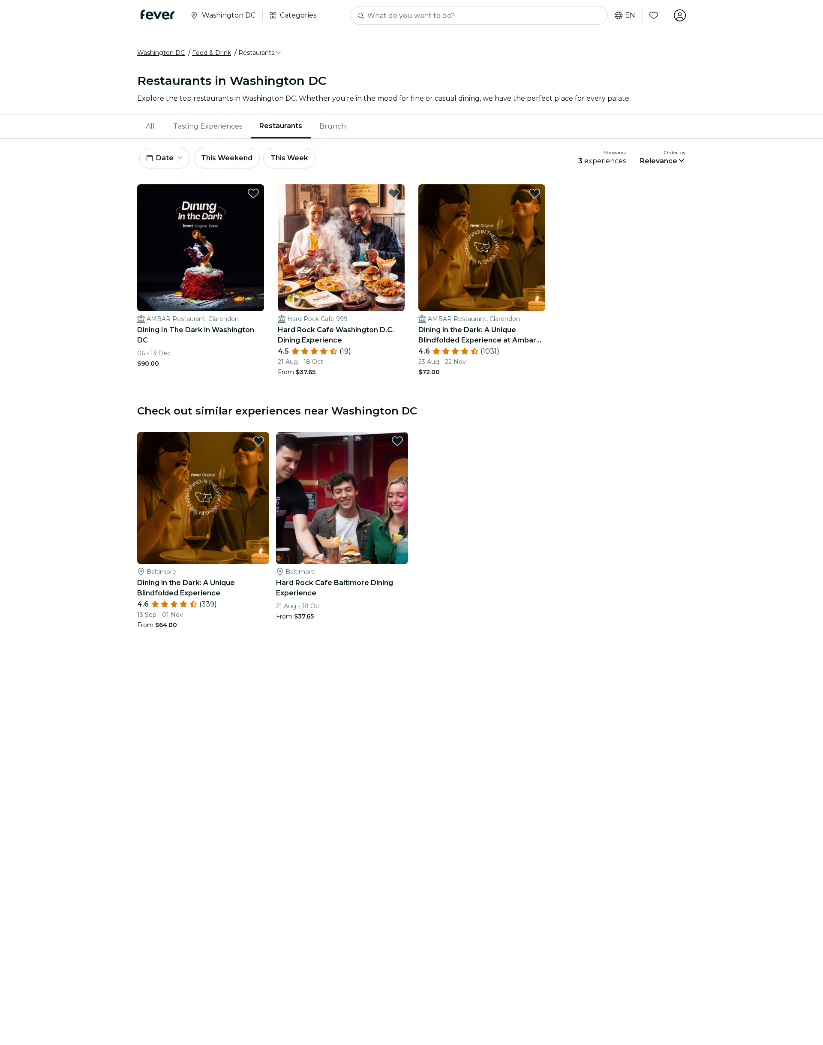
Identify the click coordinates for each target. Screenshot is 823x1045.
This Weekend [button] (226, 158)
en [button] (630, 15)
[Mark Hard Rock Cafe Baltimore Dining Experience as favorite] (397, 441)
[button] (260, 52)
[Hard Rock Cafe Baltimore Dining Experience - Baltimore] (342, 498)
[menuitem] (151, 126)
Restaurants (280, 126)
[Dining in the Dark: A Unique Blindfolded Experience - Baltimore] (203, 498)
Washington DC (161, 53)
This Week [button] (289, 158)
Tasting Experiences (207, 126)
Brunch (332, 126)
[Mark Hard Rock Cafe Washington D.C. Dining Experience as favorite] (393, 193)
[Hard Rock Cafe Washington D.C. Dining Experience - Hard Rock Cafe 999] (341, 247)
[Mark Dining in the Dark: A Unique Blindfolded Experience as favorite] (258, 441)
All (150, 126)
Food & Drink (211, 53)
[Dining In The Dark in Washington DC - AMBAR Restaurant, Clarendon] (200, 247)
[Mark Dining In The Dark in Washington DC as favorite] (253, 193)
